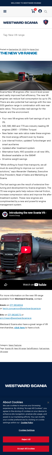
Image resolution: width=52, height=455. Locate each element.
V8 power (4, 352)
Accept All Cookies (26, 449)
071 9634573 (15, 315)
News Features (15, 345)
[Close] (48, 402)
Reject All (26, 439)
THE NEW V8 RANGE (18, 53)
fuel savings (44, 348)
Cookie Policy (27, 423)
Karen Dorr (34, 49)
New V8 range (20, 348)
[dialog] (26, 426)
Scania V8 (9, 348)
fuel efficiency (32, 348)
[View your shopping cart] (33, 12)
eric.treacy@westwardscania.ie (15, 318)
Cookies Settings (27, 430)
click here (19, 327)
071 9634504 (16, 305)
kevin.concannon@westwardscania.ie (22, 308)
